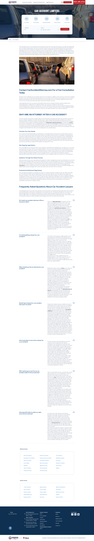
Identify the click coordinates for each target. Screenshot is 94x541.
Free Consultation (67, 2)
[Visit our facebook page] (72, 514)
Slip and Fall (58, 489)
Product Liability (43, 492)
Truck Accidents (43, 489)
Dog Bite (57, 494)
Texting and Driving (27, 470)
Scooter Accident (27, 492)
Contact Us (58, 525)
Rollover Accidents (27, 460)
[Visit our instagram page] (78, 514)
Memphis (42, 523)
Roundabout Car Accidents (29, 458)
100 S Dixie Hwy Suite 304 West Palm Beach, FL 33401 (31, 523)
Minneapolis (42, 525)
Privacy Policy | (64, 538)
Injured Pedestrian (43, 494)
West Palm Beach (43, 521)
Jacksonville (42, 519)
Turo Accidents (59, 455)
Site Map (57, 523)
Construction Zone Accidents (45, 458)
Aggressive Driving (43, 465)
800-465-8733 (13, 514)
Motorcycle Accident (60, 492)
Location (42, 27)
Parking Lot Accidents (60, 463)
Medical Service (59, 518)
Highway (57, 468)
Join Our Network (59, 521)
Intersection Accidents (44, 460)
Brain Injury (42, 497)
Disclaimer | (69, 538)
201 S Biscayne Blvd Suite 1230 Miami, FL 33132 (32, 514)
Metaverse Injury (43, 487)
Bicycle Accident (59, 497)
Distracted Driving (43, 470)
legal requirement (57, 201)
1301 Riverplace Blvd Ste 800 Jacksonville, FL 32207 (31, 526)
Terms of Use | (74, 538)
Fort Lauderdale (43, 515)
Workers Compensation (60, 487)
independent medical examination (54, 122)
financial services (56, 422)
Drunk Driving (58, 465)
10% (55, 377)
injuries (71, 122)
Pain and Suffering (43, 468)
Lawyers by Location (27, 2)
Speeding (25, 465)
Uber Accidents (27, 489)
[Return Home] (12, 2)
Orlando (41, 517)
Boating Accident (27, 497)
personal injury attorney (60, 208)
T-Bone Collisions (27, 487)
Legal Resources (49, 2)
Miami (41, 514)
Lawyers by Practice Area (39, 2)
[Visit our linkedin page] (75, 514)
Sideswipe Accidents (60, 458)
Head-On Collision (27, 468)
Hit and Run (58, 460)
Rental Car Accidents (44, 455)
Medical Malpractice (28, 494)
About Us (57, 516)
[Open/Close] (74, 200)
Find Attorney (65, 29)
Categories (27, 27)
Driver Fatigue (26, 463)
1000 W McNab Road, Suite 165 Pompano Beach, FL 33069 (32, 519)
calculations (22, 165)
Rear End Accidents (28, 455)
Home (10, 39)
